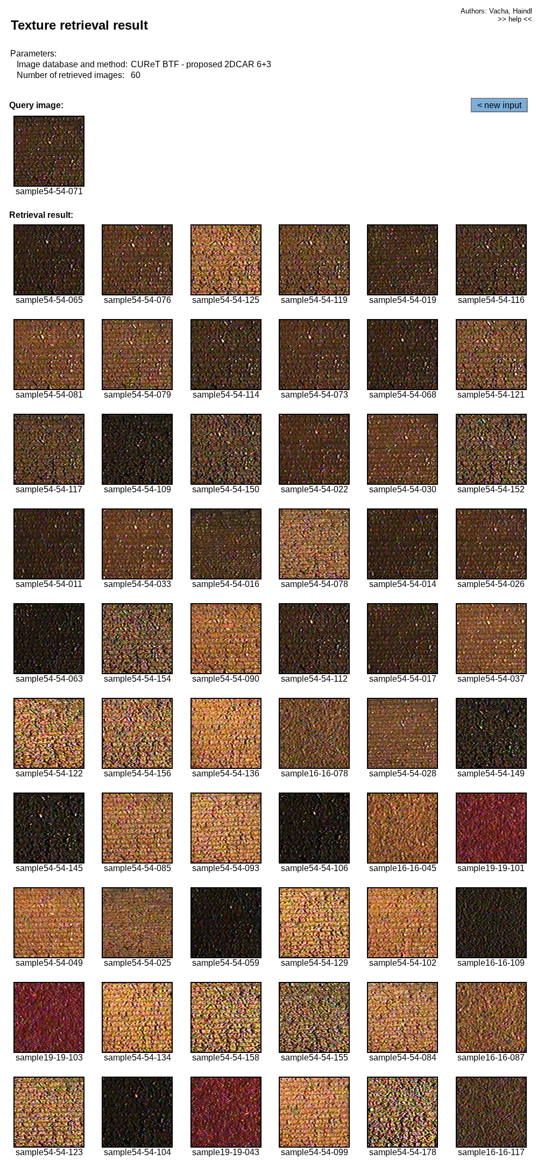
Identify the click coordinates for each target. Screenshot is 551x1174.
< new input (499, 105)
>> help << (515, 19)
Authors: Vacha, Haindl (496, 11)
